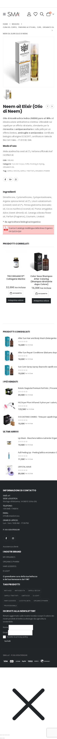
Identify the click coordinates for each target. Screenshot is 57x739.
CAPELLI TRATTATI (27, 171)
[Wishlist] (35, 14)
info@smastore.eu (11, 516)
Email (5, 632)
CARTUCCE (25, 595)
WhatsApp (16, 179)
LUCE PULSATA (24, 601)
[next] (52, 106)
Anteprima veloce (16, 300)
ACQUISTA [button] (17, 293)
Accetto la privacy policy (17, 636)
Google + (10, 179)
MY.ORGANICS (9, 557)
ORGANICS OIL (8, 167)
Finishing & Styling (37, 164)
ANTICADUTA (20, 590)
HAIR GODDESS (9, 566)
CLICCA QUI (16, 231)
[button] (5, 14)
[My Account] (29, 14)
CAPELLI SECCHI (13, 171)
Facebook (5, 179)
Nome (5, 627)
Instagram (13, 538)
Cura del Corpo (18, 164)
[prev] (48, 106)
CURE (27, 164)
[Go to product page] (15, 261)
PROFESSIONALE (10, 605)
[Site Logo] (13, 14)
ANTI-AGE (8, 590)
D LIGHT (6, 571)
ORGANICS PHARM (42, 171)
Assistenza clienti (10, 546)
